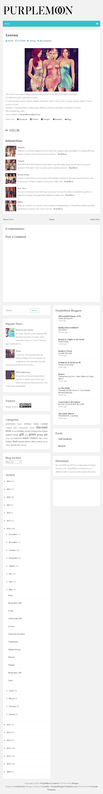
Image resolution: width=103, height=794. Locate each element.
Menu (7, 23)
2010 (9, 764)
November (13, 542)
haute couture (30, 438)
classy (36, 423)
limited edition (30, 441)
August (12, 566)
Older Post (95, 219)
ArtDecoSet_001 (15, 618)
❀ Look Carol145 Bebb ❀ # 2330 (71, 404)
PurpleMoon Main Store (30, 114)
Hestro (61, 374)
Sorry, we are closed (24, 330)
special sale (15, 445)
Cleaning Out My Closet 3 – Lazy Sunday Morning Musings (74, 391)
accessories (10, 423)
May (11, 589)
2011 (9, 756)
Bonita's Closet (65, 351)
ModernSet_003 (14, 672)
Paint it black (63, 341)
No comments (46, 40)
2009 (9, 771)
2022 (9, 497)
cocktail (44, 423)
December (13, 534)
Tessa (18, 351)
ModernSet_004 (14, 603)
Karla (10, 595)
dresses (14, 431)
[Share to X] (15, 130)
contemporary (23, 428)
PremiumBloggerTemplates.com (63, 786)
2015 (9, 724)
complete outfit (11, 428)
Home (51, 219)
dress (8, 430)
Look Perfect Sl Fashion (69, 402)
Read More (62, 154)
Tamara (21, 161)
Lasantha (45, 786)
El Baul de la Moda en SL (69, 362)
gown (32, 434)
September (14, 558)
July (10, 573)
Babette (11, 657)
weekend (23, 445)
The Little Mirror (66, 413)
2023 (9, 489)
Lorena (12, 35)
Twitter (35, 119)
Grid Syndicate (65, 439)
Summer (21, 147)
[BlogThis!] (13, 130)
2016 (9, 528)
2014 (9, 732)
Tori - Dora (22, 188)
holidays (9, 441)
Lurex (10, 680)
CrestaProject (19, 786)
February (13, 706)
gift (21, 434)
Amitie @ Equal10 (65, 318)
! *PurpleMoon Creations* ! (50, 783)
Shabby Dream (14, 649)
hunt (15, 441)
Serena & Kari (23, 174)
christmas (27, 424)
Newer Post (8, 219)
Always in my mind (65, 364)
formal (15, 434)
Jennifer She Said (65, 353)
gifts (26, 435)
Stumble (58, 119)
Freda (10, 610)
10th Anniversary (23, 372)
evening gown (36, 431)
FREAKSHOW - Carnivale (68, 416)
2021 (9, 505)
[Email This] (10, 130)
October (12, 550)
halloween (18, 438)
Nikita (20, 202)
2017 (9, 520)
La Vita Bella (64, 388)
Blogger (75, 783)
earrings (20, 431)
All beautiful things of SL (69, 316)
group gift (42, 434)
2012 (9, 748)
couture (31, 428)
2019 (9, 512)
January (12, 714)
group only (9, 438)
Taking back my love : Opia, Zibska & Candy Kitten (75, 377)
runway (39, 441)
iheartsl (61, 446)
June (11, 581)
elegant (27, 431)
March (12, 698)
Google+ (46, 119)
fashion (9, 434)
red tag (33, 40)
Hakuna (11, 665)
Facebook (23, 119)
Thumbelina (13, 641)
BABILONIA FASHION (68, 327)
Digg (69, 119)
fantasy (45, 431)
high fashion (43, 438)
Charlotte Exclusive (16, 634)
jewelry (22, 441)
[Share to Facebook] (18, 130)
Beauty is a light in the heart (71, 339)
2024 (9, 481)
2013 (9, 740)
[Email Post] (6, 130)
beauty (19, 424)
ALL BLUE (62, 330)
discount (42, 427)
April (11, 690)
